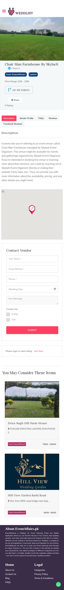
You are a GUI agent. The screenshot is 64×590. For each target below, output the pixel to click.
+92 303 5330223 (20, 90)
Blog (7, 578)
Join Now (38, 351)
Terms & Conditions (43, 578)
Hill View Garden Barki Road (27, 495)
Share (16, 100)
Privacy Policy (41, 574)
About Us (9, 570)
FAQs (8, 582)
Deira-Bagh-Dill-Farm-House (27, 423)
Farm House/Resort (16, 74)
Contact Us (10, 574)
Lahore (33, 74)
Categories (39, 570)
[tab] (9, 118)
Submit (32, 330)
